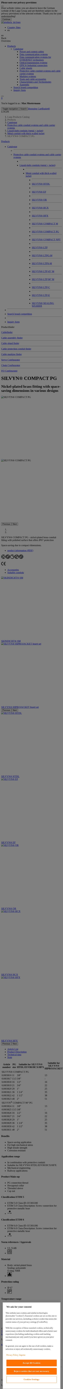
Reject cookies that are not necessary (31, 1371)
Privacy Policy (12, 1355)
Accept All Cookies (32, 1363)
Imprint (22, 1355)
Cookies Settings (31, 1379)
